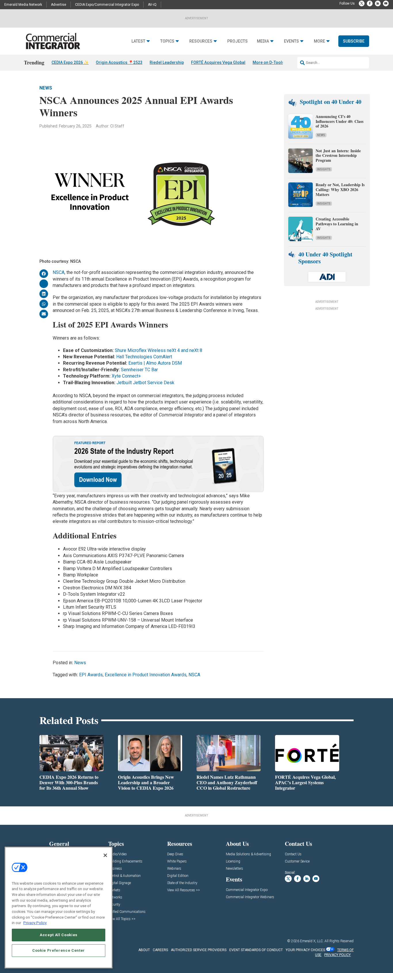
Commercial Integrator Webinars (250, 897)
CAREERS (160, 950)
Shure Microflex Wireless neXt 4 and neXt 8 (158, 350)
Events (291, 41)
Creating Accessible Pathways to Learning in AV (337, 224)
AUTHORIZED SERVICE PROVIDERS (198, 950)
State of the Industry (182, 883)
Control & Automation (124, 876)
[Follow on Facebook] (370, 3)
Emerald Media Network (23, 4)
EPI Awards (91, 674)
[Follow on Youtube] (386, 3)
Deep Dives (175, 854)
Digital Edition (177, 876)
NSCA (58, 272)
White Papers (177, 861)
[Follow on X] (362, 3)
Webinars (174, 869)
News (45, 88)
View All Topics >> (122, 919)
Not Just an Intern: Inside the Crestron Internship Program (338, 155)
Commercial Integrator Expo (247, 890)
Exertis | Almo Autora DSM (155, 363)
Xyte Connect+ (126, 376)
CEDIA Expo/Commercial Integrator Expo (107, 4)
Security (114, 905)
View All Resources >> (183, 890)
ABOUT (144, 950)
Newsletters (234, 869)
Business (115, 869)
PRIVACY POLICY (337, 955)
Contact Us (293, 854)
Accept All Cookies (58, 935)
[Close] (105, 855)
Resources (200, 41)
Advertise (58, 4)
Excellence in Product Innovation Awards (145, 674)
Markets (114, 890)
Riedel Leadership (167, 62)
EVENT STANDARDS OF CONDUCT (256, 950)
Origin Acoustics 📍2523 (119, 62)
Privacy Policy (35, 923)
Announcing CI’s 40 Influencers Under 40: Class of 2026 (339, 121)
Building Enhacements (125, 861)
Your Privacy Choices (305, 950)
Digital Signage (119, 883)
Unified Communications (127, 912)
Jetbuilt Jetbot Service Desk (145, 382)
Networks (115, 897)
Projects (237, 41)
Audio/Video (117, 854)
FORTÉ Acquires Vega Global (218, 62)
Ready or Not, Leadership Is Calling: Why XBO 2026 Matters (340, 189)
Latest (138, 41)
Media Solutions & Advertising (248, 854)
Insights (324, 169)
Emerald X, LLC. (312, 941)
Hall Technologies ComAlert (144, 356)
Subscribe (354, 41)
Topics (167, 41)
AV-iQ (152, 4)
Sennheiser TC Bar (139, 369)
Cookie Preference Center (58, 950)
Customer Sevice (297, 861)
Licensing (233, 861)
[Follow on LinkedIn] (378, 3)
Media (263, 41)
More (319, 41)
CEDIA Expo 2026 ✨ (70, 62)
